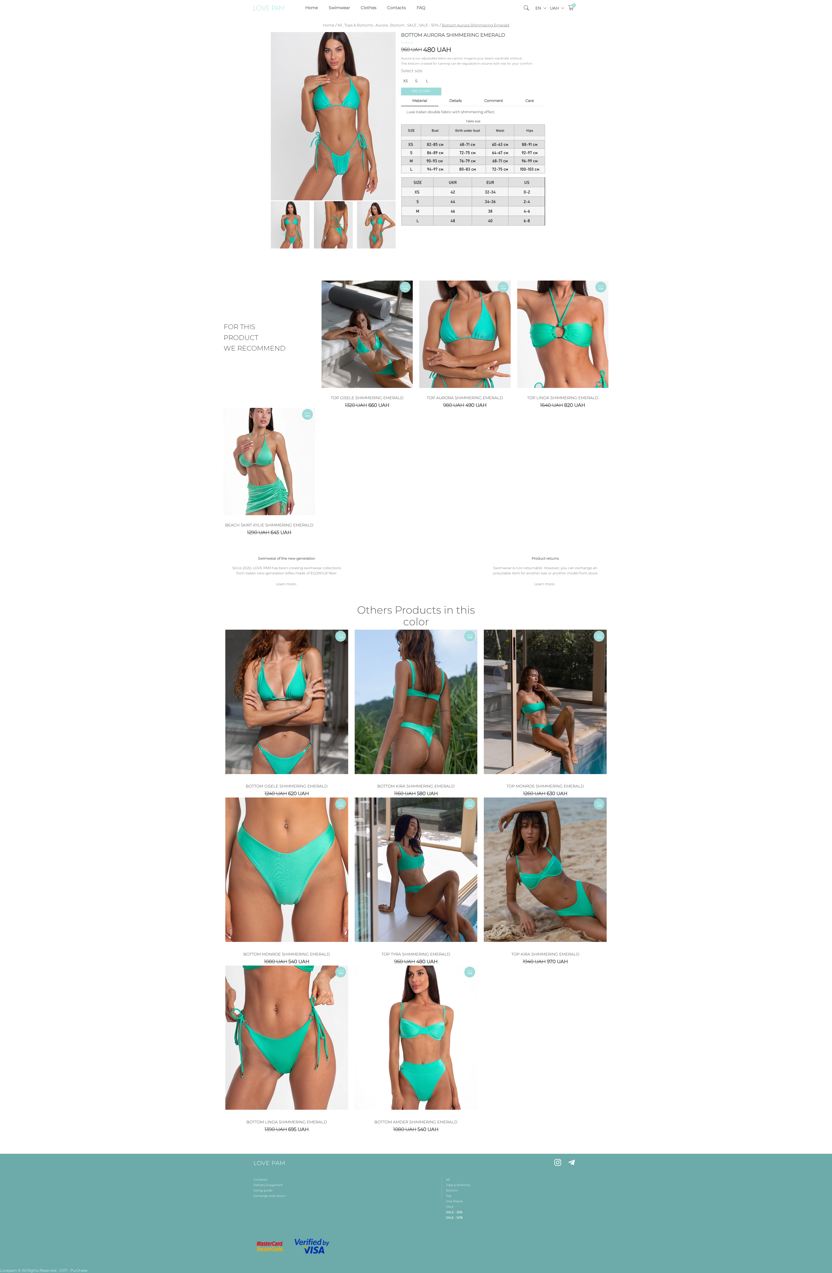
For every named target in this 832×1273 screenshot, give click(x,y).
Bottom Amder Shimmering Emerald (415, 1122)
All (340, 25)
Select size (411, 71)
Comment (493, 100)
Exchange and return (269, 1196)
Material (419, 100)
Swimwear (339, 7)
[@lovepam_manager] (571, 1163)
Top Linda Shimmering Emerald (562, 397)
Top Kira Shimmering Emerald (545, 954)
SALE (411, 25)
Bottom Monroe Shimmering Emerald (286, 954)
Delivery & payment (268, 1185)
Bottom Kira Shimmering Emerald (416, 786)
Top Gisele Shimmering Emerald (367, 397)
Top (448, 1196)
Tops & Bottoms (358, 25)
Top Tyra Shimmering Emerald (416, 954)
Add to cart (421, 91)
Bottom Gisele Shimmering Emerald (287, 786)
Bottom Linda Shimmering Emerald (286, 1122)
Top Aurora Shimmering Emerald (465, 397)
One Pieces (454, 1201)
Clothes (368, 7)
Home (311, 7)
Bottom (397, 25)
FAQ (421, 7)
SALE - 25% (454, 1212)
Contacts (396, 7)
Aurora (381, 25)
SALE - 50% (429, 25)
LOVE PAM (269, 1163)
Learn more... (287, 584)
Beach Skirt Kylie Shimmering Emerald (269, 525)
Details (455, 100)
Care (529, 100)
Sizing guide (263, 1190)
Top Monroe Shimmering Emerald (545, 786)
